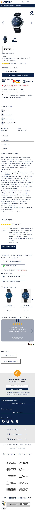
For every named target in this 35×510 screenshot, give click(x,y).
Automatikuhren (10, 361)
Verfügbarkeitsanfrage (18, 75)
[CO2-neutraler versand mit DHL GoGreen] (18, 504)
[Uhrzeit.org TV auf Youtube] (12, 421)
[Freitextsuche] (23, 2)
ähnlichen (5, 87)
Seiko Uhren (9, 355)
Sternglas (9, 305)
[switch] (3, 508)
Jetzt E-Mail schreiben (13, 281)
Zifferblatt (6, 144)
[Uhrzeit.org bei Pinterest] (17, 421)
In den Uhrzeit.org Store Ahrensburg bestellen (18, 95)
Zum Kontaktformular (13, 276)
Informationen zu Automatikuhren (12, 212)
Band (5, 148)
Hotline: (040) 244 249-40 (13, 261)
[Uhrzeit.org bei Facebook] (3, 421)
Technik (5, 136)
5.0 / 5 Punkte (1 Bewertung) (17, 64)
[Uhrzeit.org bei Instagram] (8, 421)
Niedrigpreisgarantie (12, 208)
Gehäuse (6, 140)
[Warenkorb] (28, 2)
